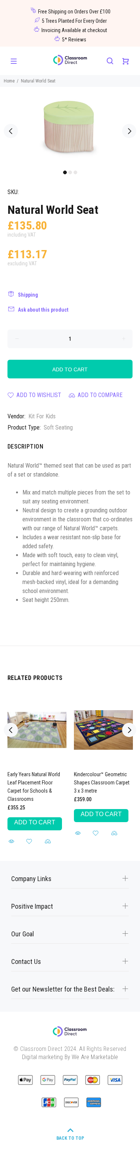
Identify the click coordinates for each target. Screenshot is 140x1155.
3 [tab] (75, 172)
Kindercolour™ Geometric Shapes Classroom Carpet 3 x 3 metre (102, 782)
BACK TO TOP (70, 1138)
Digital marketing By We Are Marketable (70, 1057)
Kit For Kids (42, 416)
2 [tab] (70, 172)
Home (9, 81)
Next (129, 131)
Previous (11, 131)
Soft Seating (58, 427)
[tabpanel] (70, 126)
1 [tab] (65, 172)
